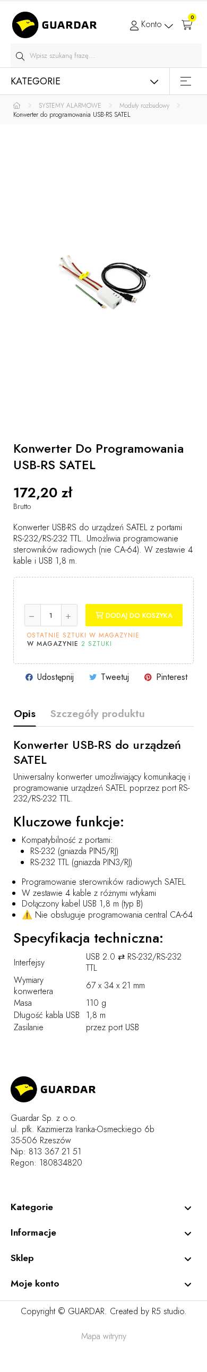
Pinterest (171, 677)
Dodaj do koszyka (138, 615)
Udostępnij (55, 677)
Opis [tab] (25, 713)
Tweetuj (115, 677)
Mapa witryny (103, 1336)
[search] (20, 55)
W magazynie (53, 644)
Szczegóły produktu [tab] (97, 713)
